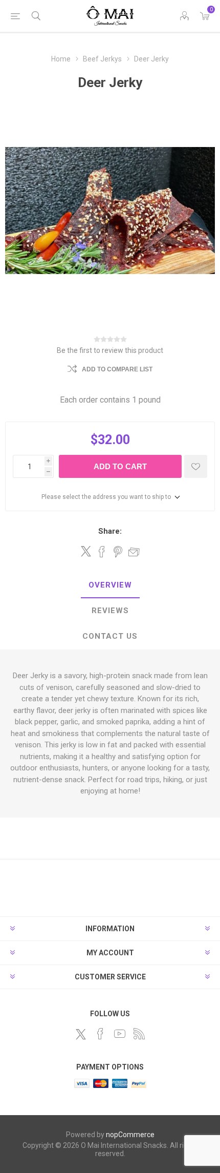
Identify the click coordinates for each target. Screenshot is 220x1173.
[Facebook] (100, 1033)
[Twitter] (81, 1034)
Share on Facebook (101, 551)
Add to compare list (117, 369)
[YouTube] (120, 1033)
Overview (110, 585)
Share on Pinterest (118, 551)
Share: (110, 531)
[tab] (110, 585)
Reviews (110, 610)
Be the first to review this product (110, 350)
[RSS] (139, 1033)
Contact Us (110, 636)
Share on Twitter (86, 551)
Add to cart (120, 466)
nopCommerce (130, 1134)
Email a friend (134, 551)
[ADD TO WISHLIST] (195, 466)
